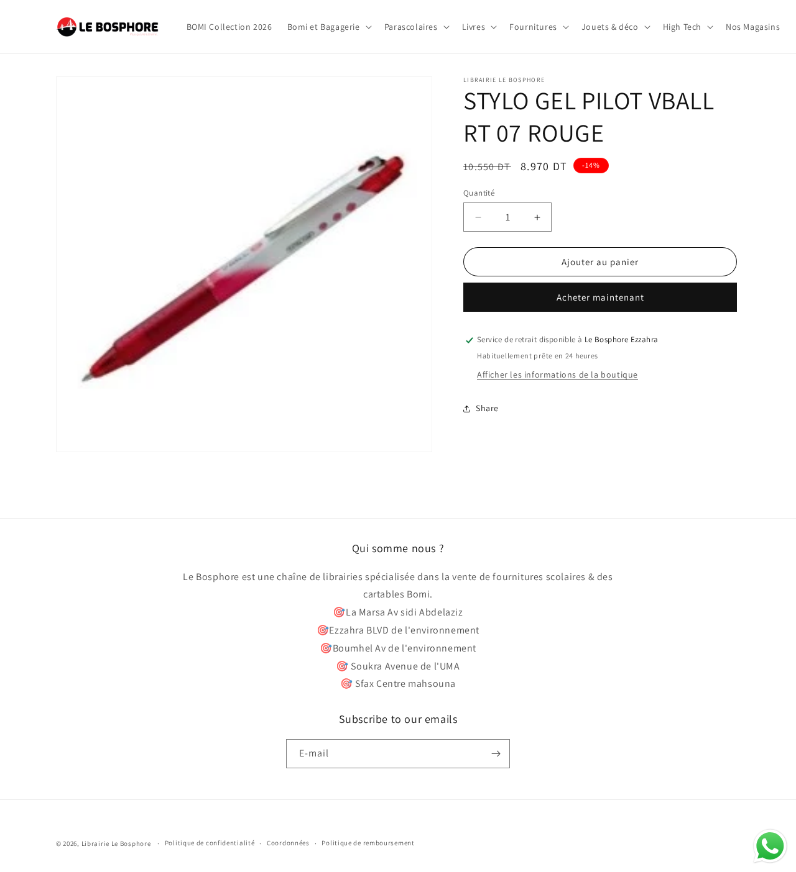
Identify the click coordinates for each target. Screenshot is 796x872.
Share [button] (487, 408)
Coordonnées (288, 842)
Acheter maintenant (600, 298)
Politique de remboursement (368, 842)
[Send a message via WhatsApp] (770, 846)
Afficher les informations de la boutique (557, 375)
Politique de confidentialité (210, 842)
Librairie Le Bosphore (116, 843)
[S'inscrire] (495, 753)
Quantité (478, 193)
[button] (328, 27)
